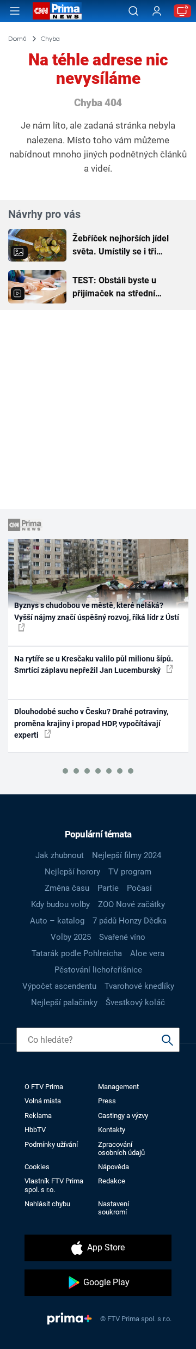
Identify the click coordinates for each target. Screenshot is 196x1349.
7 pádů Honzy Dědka (130, 921)
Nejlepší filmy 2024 (126, 855)
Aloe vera (147, 953)
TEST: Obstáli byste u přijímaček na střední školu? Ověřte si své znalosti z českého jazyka (122, 287)
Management (118, 1087)
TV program (129, 872)
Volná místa (42, 1101)
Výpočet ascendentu (59, 986)
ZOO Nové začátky (131, 904)
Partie (108, 888)
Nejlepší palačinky (64, 1002)
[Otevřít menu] (14, 11)
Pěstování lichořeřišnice (98, 970)
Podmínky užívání (51, 1144)
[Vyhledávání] (133, 10)
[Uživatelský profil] (157, 11)
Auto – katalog (57, 921)
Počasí (139, 888)
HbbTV (35, 1130)
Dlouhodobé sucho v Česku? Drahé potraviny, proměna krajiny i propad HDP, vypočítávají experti (91, 723)
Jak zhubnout (59, 855)
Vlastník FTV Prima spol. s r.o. (53, 1185)
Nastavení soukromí (113, 1208)
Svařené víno (122, 937)
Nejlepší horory (72, 872)
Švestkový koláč (135, 1002)
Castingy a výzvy (123, 1115)
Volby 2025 (71, 937)
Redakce (111, 1181)
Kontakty (111, 1130)
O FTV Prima (43, 1087)
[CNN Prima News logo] (57, 11)
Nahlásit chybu (47, 1204)
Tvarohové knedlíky (139, 986)
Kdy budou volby (60, 904)
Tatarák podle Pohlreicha (77, 953)
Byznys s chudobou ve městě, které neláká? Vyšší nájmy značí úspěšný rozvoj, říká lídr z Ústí (96, 611)
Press (107, 1101)
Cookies (37, 1167)
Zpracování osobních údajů (121, 1148)
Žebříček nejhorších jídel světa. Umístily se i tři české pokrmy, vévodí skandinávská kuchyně (120, 245)
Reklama (38, 1115)
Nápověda (113, 1167)
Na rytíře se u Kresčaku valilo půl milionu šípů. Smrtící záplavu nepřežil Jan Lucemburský (93, 664)
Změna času (67, 888)
